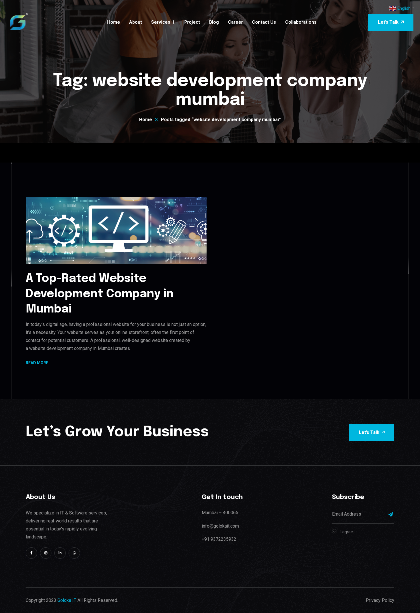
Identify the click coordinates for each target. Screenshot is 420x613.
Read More (37, 363)
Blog (214, 22)
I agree (347, 532)
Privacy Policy (380, 600)
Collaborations (301, 22)
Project (192, 22)
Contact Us (264, 22)
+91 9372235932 (219, 539)
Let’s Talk (388, 22)
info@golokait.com (220, 526)
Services (160, 22)
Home (113, 22)
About (135, 22)
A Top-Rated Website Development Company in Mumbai (100, 294)
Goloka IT (66, 600)
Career (235, 22)
